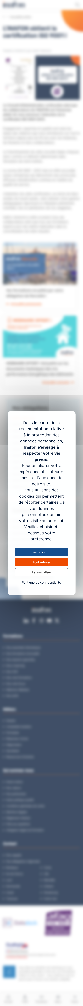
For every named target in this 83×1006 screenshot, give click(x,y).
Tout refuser (41, 562)
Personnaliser (41, 572)
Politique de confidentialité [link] (41, 582)
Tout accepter (41, 552)
